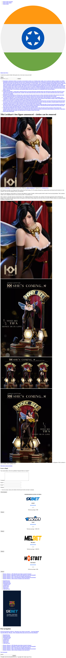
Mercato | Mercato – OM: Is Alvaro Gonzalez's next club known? (16, 578)
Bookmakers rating (34, 85)
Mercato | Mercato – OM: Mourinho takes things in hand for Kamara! (17, 573)
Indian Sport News (4, 72)
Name (2, 482)
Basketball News (33, 95)
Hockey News (34, 102)
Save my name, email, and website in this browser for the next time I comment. (18, 489)
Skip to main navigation (8, 1)
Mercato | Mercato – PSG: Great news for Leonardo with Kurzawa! (17, 576)
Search (2, 654)
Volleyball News (34, 109)
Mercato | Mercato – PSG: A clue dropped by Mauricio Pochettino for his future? (19, 577)
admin (27, 187)
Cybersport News (33, 98)
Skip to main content (7, 2)
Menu (2, 77)
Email (2, 484)
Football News (33, 92)
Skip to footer (6, 3)
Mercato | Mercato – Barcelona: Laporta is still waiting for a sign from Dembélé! (19, 575)
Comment (3, 480)
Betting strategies (6, 90)
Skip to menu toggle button (8, 111)
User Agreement (4, 652)
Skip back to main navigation (6, 465)
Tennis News (34, 105)
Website (2, 487)
